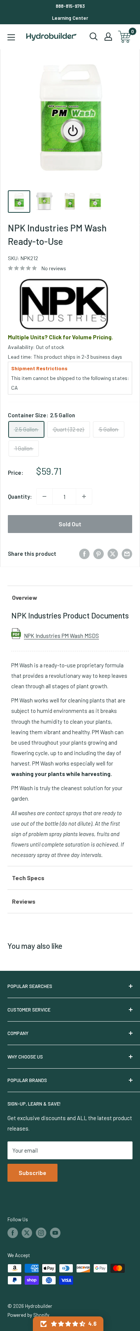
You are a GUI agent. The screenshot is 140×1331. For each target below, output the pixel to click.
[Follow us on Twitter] (27, 1233)
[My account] (108, 36)
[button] (68, 1323)
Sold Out (70, 523)
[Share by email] (127, 553)
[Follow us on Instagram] (41, 1233)
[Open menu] (11, 37)
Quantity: (20, 496)
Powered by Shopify (28, 1315)
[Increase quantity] (84, 496)
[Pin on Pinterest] (98, 553)
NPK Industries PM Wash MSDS (61, 635)
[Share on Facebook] (84, 553)
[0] (125, 36)
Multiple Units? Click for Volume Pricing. (60, 337)
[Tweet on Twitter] (113, 553)
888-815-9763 (70, 6)
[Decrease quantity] (44, 496)
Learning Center (70, 18)
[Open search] (94, 36)
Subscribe (32, 1172)
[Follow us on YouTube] (55, 1233)
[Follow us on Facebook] (12, 1233)
